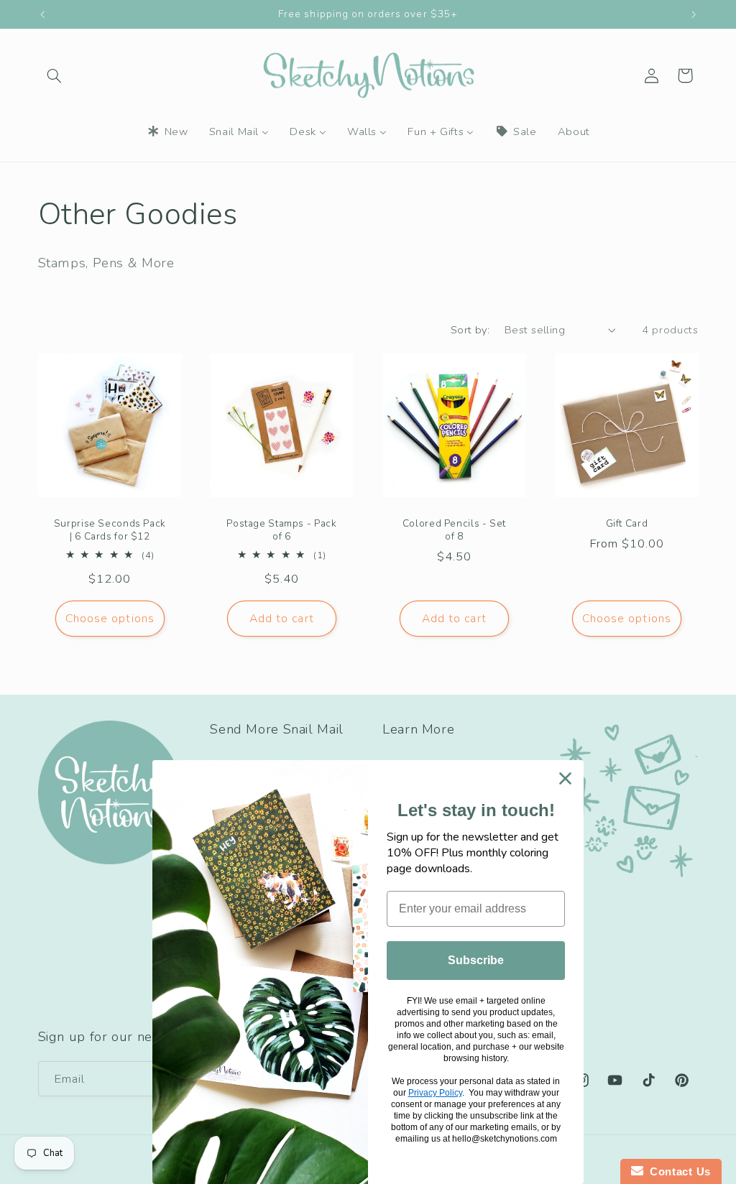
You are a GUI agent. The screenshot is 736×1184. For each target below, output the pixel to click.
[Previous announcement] (42, 14)
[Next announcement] (693, 14)
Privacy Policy (435, 1093)
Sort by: (470, 330)
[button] (54, 75)
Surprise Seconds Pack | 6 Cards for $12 (109, 531)
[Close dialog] (565, 778)
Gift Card (626, 524)
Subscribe (476, 960)
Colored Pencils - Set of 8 (454, 531)
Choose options (110, 618)
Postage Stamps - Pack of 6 (282, 531)
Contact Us (677, 1171)
